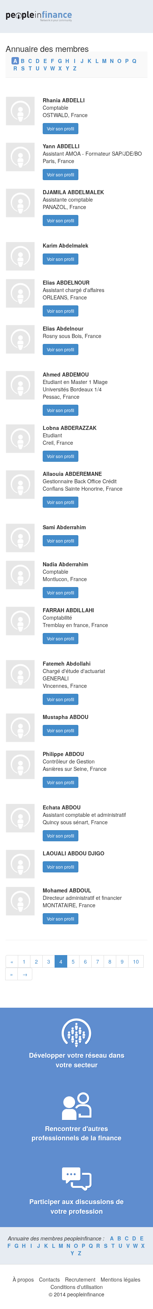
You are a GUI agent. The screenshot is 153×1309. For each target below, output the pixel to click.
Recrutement (80, 1279)
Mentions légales (120, 1279)
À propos (23, 1279)
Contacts (49, 1279)
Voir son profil (60, 128)
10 (136, 961)
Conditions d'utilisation (77, 1286)
